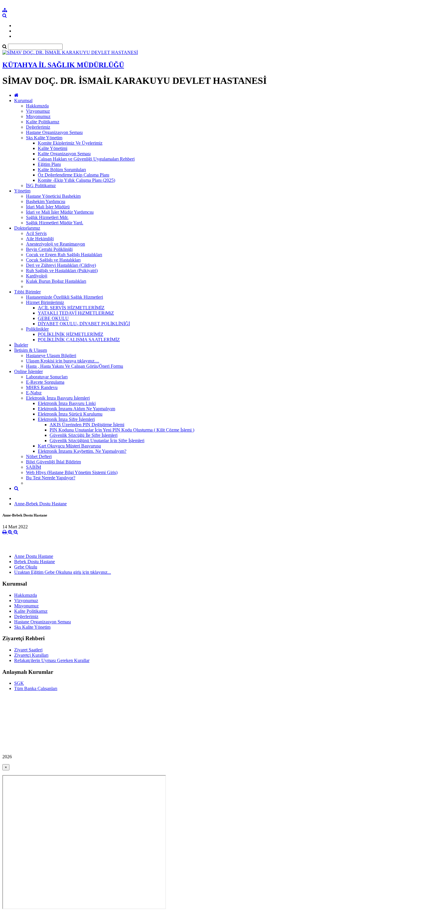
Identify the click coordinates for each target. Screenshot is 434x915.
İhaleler (21, 344)
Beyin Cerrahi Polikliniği (49, 249)
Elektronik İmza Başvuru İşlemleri (58, 398)
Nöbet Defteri (39, 456)
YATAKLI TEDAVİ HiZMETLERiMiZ (76, 313)
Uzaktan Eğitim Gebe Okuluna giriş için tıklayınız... (62, 572)
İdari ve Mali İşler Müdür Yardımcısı (60, 212)
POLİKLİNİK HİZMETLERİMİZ (70, 334)
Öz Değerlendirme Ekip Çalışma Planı (73, 174)
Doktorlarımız (27, 228)
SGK (19, 683)
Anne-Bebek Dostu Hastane (40, 503)
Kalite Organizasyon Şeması (64, 153)
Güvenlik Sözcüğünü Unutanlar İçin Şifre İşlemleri (97, 440)
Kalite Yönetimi (52, 148)
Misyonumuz (38, 116)
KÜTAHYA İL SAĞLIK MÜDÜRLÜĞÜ (63, 65)
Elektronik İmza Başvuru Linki (67, 403)
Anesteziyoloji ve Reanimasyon (55, 243)
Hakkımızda (37, 105)
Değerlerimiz (38, 127)
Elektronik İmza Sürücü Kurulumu (70, 413)
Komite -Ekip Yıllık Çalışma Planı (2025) (76, 180)
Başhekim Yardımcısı (45, 201)
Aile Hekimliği (40, 238)
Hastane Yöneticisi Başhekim (53, 196)
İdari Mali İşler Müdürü (48, 206)
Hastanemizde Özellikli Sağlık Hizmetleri (64, 297)
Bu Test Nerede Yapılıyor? (50, 477)
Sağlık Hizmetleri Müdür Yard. (54, 222)
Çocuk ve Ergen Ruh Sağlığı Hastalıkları (64, 254)
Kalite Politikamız (42, 121)
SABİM (33, 467)
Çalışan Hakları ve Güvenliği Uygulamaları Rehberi (86, 158)
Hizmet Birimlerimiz (45, 302)
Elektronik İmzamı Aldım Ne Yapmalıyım (76, 408)
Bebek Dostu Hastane (34, 561)
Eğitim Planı (49, 164)
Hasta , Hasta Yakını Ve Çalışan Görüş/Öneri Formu (74, 366)
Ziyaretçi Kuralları (31, 655)
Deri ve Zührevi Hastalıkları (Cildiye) (61, 265)
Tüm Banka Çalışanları (35, 688)
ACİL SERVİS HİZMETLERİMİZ (71, 307)
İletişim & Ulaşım (30, 350)
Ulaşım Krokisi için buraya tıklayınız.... (62, 360)
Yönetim (22, 190)
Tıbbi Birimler (27, 291)
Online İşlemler (28, 371)
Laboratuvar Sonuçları (47, 376)
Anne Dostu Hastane (33, 556)
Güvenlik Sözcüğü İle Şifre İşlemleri (84, 435)
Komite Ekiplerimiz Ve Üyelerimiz (70, 143)
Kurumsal (23, 100)
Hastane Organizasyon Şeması (54, 132)
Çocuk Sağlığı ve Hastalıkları (53, 259)
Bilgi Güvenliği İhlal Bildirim (53, 461)
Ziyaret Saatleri (28, 649)
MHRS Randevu (42, 387)
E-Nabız (34, 392)
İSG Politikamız (41, 185)
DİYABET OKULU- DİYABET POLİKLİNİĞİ (84, 323)
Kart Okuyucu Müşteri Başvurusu (69, 445)
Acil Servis (36, 233)
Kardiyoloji (36, 275)
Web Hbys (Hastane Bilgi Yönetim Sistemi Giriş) (72, 472)
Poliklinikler (37, 328)
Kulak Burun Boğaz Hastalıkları (56, 281)
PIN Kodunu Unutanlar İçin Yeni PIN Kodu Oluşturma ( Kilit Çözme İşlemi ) (122, 429)
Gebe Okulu (25, 566)
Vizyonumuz (38, 111)
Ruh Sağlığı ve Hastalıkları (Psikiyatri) (62, 270)
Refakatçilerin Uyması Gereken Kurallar (51, 660)
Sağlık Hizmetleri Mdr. (47, 217)
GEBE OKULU (53, 318)
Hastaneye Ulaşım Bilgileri (51, 355)
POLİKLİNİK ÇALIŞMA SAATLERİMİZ (79, 339)
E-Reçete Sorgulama (45, 382)
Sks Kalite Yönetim (44, 137)
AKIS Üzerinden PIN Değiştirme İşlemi (87, 424)
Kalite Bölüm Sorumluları (62, 169)
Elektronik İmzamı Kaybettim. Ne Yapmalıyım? (82, 451)
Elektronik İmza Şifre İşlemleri (66, 419)
